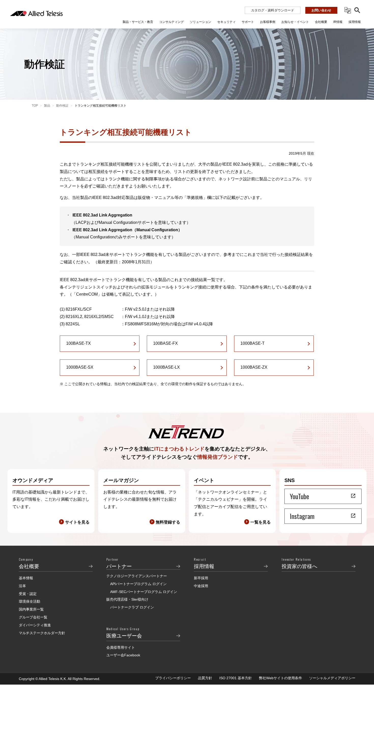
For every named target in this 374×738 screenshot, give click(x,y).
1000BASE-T (252, 343)
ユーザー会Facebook (123, 655)
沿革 (22, 586)
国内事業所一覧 (31, 609)
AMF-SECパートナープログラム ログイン (143, 592)
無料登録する (168, 522)
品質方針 (205, 678)
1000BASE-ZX (253, 367)
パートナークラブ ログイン (132, 607)
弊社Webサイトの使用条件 (280, 678)
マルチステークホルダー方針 (42, 633)
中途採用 (201, 586)
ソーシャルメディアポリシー (332, 678)
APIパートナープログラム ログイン (138, 584)
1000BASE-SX (79, 367)
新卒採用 (201, 578)
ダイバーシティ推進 (35, 625)
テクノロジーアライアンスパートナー (136, 576)
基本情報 (26, 578)
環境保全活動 (29, 601)
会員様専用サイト (120, 647)
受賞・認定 (28, 594)
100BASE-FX (165, 343)
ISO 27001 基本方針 (235, 678)
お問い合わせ (321, 10)
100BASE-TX (78, 343)
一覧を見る (260, 522)
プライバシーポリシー (173, 678)
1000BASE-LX (166, 367)
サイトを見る (77, 522)
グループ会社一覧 (33, 617)
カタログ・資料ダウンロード (272, 10)
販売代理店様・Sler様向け (127, 599)
